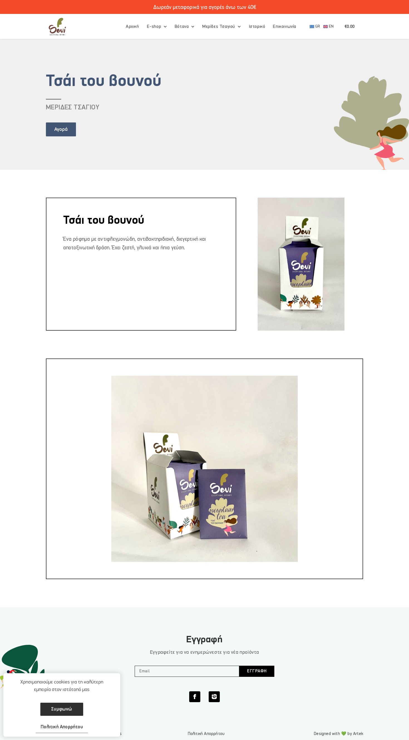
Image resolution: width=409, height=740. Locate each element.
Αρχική (132, 26)
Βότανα (182, 26)
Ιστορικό (257, 26)
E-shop (154, 26)
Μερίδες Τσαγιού (218, 26)
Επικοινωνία (284, 26)
